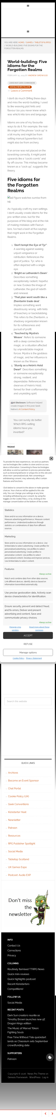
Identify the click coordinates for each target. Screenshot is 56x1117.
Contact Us (13, 945)
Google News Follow (20, 87)
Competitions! (15, 989)
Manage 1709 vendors (15, 628)
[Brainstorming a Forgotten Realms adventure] (15, 454)
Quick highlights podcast (21, 979)
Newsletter (14, 819)
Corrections (14, 950)
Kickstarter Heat (17, 812)
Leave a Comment (21, 90)
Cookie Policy (18, 658)
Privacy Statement (34, 658)
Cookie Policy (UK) (18, 796)
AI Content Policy (27, 409)
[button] (51, 458)
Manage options (28, 652)
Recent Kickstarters (18, 984)
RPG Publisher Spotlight (21, 843)
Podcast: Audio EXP (19, 875)
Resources (14, 835)
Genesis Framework (18, 1077)
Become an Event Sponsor (23, 780)
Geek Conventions (18, 804)
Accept (28, 635)
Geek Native (28, 19)
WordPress (34, 1077)
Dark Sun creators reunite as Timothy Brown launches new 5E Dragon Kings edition (26, 1019)
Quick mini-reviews (18, 974)
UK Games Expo (17, 867)
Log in (45, 1077)
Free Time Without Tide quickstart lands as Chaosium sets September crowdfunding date (27, 1041)
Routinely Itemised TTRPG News (25, 969)
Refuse (28, 644)
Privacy (11, 955)
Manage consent (50, 1057)
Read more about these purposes (39, 628)
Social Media (15, 851)
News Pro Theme (36, 1074)
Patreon (12, 827)
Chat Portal (14, 788)
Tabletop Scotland (18, 859)
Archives (13, 772)
